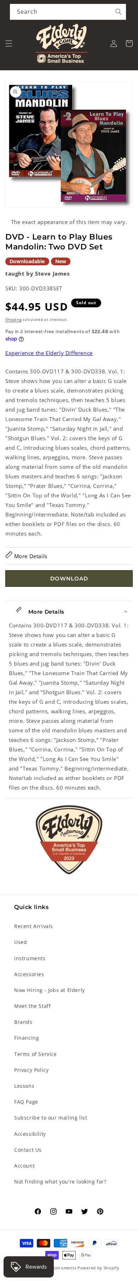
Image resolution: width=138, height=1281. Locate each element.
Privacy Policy (31, 1070)
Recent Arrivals (33, 926)
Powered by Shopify (98, 1267)
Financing (26, 1037)
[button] (9, 43)
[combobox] (68, 12)
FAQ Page (26, 1101)
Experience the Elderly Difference (49, 352)
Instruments (30, 958)
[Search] (118, 11)
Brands (23, 1022)
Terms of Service (35, 1054)
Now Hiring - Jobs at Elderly (49, 990)
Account (24, 1165)
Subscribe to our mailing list (50, 1117)
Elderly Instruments (55, 1267)
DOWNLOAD (69, 578)
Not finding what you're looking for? (60, 1181)
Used (20, 942)
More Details (29, 556)
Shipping (13, 319)
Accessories (29, 974)
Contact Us (28, 1149)
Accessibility (30, 1134)
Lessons (24, 1085)
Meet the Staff (32, 1006)
